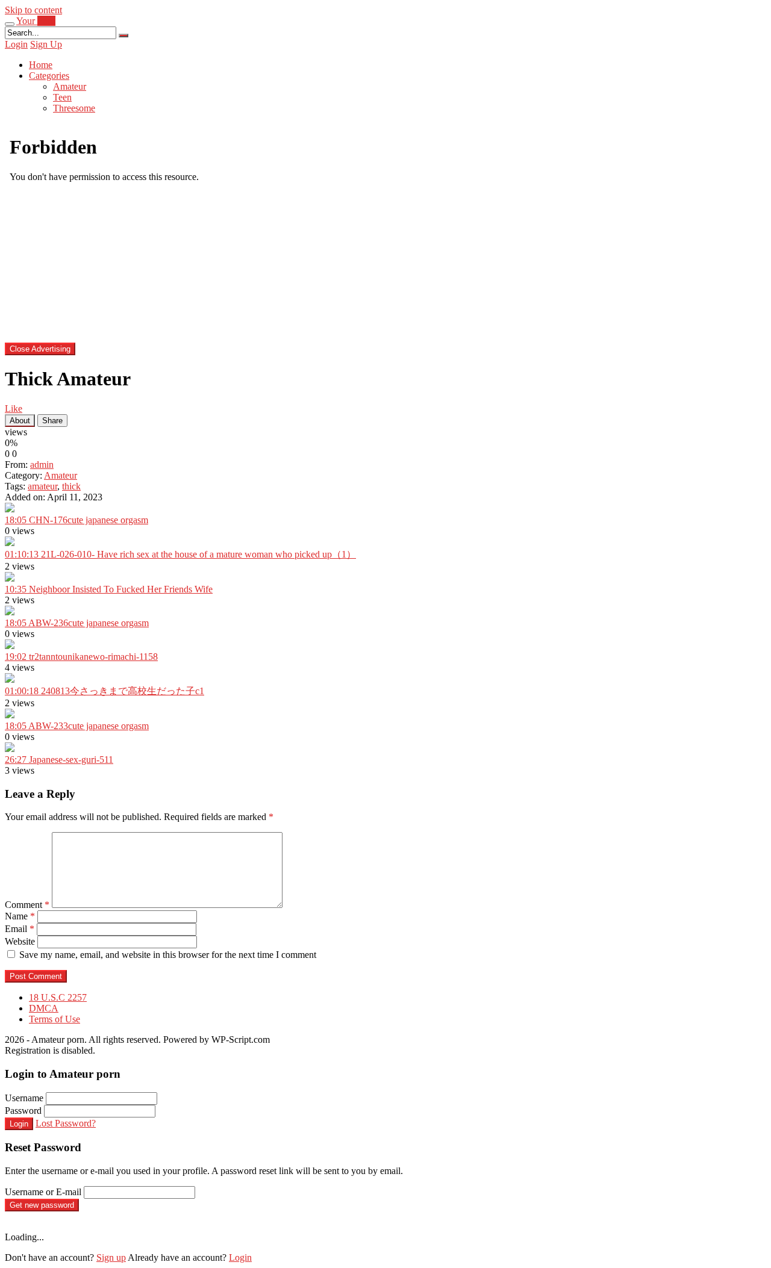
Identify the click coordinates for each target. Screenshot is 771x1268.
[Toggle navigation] (9, 24)
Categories (49, 75)
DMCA (43, 1008)
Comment (27, 905)
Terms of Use (54, 1019)
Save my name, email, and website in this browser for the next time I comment (167, 954)
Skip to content (33, 10)
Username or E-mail (43, 1192)
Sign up (111, 1257)
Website (20, 941)
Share (52, 420)
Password (23, 1110)
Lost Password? (66, 1123)
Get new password (42, 1205)
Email (19, 929)
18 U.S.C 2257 (58, 997)
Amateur (69, 86)
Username (24, 1098)
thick (71, 486)
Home (40, 65)
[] (123, 35)
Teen (62, 97)
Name (20, 916)
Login (16, 44)
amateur (42, 486)
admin (42, 464)
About (20, 420)
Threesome (74, 108)
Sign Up (46, 44)
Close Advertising (40, 348)
